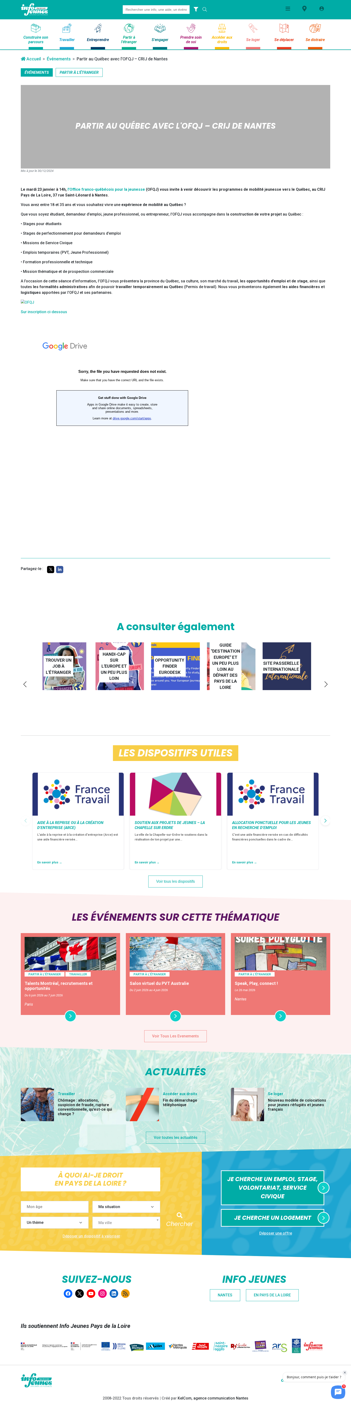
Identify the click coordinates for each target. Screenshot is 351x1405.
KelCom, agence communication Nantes (213, 1398)
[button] (25, 684)
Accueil (33, 58)
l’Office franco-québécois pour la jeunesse (106, 189)
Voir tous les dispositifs (175, 881)
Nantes (225, 1295)
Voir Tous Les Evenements (175, 1036)
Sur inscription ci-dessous (44, 312)
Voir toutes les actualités (175, 1137)
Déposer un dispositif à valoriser (91, 1236)
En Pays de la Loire (272, 1295)
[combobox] (126, 1223)
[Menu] (288, 8)
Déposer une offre (275, 1233)
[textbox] (128, 1223)
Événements (59, 58)
